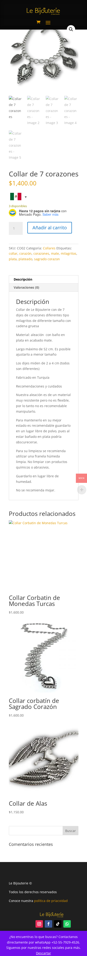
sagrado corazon (47, 259)
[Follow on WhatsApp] (67, 924)
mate (55, 253)
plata (13, 259)
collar (13, 253)
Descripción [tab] (23, 279)
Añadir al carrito (49, 227)
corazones (41, 253)
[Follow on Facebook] (48, 924)
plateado (25, 259)
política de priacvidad (51, 901)
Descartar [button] (43, 953)
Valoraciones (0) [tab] (26, 287)
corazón (25, 253)
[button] (71, 29)
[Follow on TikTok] (57, 924)
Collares (49, 248)
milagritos (68, 253)
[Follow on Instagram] (39, 924)
